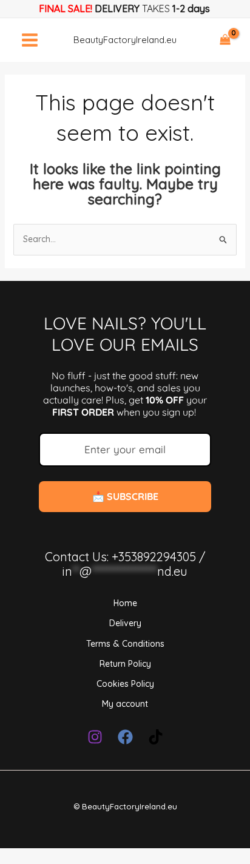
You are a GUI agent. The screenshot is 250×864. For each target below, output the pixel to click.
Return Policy (125, 663)
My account (125, 703)
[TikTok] (155, 736)
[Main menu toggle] (30, 40)
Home (125, 603)
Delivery (125, 623)
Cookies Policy (125, 683)
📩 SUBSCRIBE (125, 496)
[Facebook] (125, 736)
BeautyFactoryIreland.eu (125, 40)
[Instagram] (95, 736)
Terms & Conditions (125, 643)
